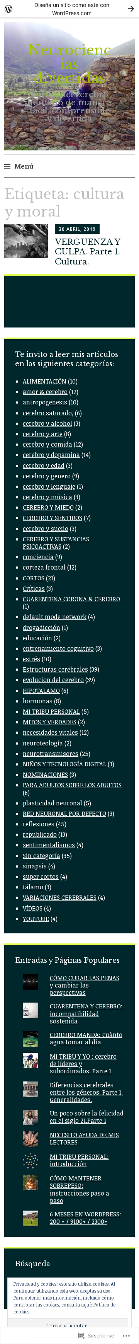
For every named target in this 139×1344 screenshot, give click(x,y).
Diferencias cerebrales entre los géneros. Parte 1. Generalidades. (86, 1092)
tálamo (33, 887)
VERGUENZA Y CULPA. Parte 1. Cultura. (87, 251)
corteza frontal (44, 567)
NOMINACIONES (45, 774)
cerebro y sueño (45, 528)
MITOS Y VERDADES (49, 722)
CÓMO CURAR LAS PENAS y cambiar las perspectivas (84, 985)
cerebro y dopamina (51, 454)
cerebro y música (47, 497)
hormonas (38, 701)
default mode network (54, 616)
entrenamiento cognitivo (58, 648)
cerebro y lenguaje (49, 486)
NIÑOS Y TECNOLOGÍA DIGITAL (64, 764)
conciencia (38, 557)
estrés (31, 659)
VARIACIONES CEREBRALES (60, 897)
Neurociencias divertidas (69, 64)
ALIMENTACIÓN (44, 381)
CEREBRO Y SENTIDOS (52, 517)
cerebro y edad (43, 465)
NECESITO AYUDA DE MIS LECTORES (84, 1138)
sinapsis (35, 866)
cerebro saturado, (48, 413)
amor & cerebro (45, 391)
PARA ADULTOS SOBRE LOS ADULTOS (72, 785)
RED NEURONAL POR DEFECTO (64, 813)
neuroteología (43, 743)
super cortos (41, 876)
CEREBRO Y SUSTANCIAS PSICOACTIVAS (56, 543)
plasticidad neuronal (52, 803)
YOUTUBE (36, 918)
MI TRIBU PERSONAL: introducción (79, 1160)
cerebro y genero (47, 476)
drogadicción (41, 627)
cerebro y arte (43, 434)
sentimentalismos (49, 845)
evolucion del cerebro (53, 679)
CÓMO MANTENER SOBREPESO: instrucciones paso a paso (79, 1189)
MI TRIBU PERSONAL (51, 711)
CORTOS (33, 578)
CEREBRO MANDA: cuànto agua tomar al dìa (86, 1038)
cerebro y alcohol (47, 423)
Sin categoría (41, 855)
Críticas (34, 588)
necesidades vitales (50, 732)
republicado (40, 834)
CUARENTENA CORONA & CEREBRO (71, 599)
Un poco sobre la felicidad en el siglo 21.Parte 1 (87, 1117)
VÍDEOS (32, 908)
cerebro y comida (47, 444)
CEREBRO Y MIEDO (48, 507)
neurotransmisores (50, 753)
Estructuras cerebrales (55, 669)
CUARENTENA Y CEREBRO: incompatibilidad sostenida (86, 1013)
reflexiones (38, 824)
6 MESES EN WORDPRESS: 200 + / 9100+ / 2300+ (85, 1218)
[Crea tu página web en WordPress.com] (69, 8)
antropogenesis (45, 402)
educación (37, 638)
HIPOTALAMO (41, 690)
